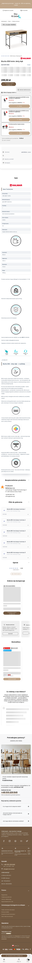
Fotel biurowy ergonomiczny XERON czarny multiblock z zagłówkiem (19, 111)
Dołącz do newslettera (8, 933)
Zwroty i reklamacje (6, 899)
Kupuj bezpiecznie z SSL (7, 901)
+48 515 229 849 (9, 792)
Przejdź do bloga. (7, 780)
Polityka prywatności (6, 897)
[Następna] (30, 4)
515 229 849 (24, 10)
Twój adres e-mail (6, 931)
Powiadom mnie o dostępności (9, 84)
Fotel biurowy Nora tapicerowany (16, 124)
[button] (16, 480)
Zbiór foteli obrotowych (7, 916)
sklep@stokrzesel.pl (8, 869)
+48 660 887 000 (9, 494)
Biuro (9, 21)
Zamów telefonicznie (24, 89)
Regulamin (17, 935)
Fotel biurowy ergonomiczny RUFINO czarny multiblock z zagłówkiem (19, 98)
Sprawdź (10, 633)
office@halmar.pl (10, 496)
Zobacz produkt (12, 679)
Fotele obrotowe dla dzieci (8, 909)
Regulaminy (4, 895)
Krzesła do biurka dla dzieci (8, 914)
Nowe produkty (5, 912)
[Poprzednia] (1, 4)
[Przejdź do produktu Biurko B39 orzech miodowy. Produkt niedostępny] (12, 596)
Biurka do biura (16, 21)
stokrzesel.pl (4, 21)
